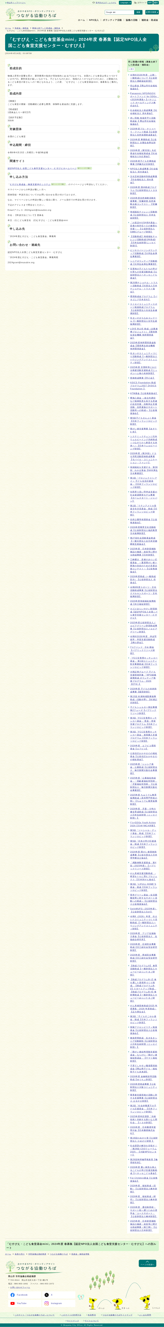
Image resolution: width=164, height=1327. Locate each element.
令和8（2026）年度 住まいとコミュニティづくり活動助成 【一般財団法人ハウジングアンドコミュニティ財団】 (143, 922)
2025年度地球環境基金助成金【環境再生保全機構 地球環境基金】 (143, 346)
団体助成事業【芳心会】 (142, 378)
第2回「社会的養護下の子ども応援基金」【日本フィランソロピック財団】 (143, 1109)
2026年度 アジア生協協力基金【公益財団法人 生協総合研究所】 (143, 936)
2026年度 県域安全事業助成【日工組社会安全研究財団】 (143, 958)
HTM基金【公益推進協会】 (144, 393)
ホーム (8, 28)
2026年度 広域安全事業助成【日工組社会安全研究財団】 (143, 947)
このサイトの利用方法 (71, 1315)
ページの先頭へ (148, 1265)
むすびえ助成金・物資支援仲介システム (37, 184)
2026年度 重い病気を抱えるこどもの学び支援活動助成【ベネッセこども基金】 (143, 1170)
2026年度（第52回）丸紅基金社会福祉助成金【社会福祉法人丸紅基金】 (143, 153)
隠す (132, 69)
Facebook (22, 1295)
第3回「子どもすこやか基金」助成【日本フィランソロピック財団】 (143, 1019)
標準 (150, 3)
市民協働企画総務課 (37, 1254)
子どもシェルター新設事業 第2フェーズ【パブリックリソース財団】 (143, 710)
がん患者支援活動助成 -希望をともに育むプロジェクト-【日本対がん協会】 (143, 876)
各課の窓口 (20, 1254)
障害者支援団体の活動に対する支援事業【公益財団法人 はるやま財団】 (143, 1098)
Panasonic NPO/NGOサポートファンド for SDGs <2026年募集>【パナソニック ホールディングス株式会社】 (144, 99)
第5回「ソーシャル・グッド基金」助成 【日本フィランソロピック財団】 (143, 833)
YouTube (22, 1303)
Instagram (56, 1303)
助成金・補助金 (22, 28)
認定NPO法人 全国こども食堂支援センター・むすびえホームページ (49, 168)
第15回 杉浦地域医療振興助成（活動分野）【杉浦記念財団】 (143, 699)
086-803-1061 (21, 1284)
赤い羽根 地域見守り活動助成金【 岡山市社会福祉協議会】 (143, 121)
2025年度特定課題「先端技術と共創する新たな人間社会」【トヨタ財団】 (143, 1119)
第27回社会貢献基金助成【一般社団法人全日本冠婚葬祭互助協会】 (143, 541)
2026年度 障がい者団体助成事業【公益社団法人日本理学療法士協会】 (143, 855)
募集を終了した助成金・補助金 (46, 28)
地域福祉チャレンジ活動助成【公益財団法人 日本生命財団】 (143, 215)
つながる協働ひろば (59, 1254)
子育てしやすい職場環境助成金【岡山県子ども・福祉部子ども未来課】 (143, 1069)
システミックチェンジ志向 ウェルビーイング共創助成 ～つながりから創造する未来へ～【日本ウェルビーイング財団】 (143, 442)
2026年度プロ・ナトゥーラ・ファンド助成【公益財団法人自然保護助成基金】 (143, 132)
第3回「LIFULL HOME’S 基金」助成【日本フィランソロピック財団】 (143, 887)
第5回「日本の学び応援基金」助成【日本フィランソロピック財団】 (143, 844)
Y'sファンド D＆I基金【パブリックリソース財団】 (142, 650)
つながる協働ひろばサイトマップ (117, 1315)
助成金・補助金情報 (80, 1254)
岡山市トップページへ (16, 3)
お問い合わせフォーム (20, 1287)
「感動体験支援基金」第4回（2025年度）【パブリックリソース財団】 (143, 866)
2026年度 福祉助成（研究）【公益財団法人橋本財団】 (143, 1199)
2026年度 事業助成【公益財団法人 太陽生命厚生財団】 (143, 142)
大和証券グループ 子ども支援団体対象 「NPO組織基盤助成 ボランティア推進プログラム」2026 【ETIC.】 (143, 678)
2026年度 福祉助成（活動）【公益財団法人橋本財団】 (143, 1189)
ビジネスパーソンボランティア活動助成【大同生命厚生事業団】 (143, 253)
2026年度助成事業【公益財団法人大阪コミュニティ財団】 (143, 1087)
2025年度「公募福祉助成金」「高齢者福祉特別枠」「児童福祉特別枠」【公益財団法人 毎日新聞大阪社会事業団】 (143, 784)
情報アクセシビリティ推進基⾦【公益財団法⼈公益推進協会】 (143, 1030)
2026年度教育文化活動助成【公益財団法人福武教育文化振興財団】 (143, 530)
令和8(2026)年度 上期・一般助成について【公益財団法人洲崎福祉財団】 (143, 78)
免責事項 (92, 1315)
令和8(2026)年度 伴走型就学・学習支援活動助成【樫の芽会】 (143, 639)
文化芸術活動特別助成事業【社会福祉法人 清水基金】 (143, 179)
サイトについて (92, 1321)
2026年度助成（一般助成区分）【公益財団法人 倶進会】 (143, 579)
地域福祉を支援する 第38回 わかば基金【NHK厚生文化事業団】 (144, 470)
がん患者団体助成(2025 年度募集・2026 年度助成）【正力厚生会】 (143, 1009)
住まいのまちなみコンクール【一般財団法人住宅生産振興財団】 (143, 321)
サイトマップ (73, 1321)
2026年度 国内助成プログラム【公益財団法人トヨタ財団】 (143, 190)
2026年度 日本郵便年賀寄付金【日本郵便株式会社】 (143, 1130)
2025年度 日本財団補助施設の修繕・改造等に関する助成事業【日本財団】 (143, 552)
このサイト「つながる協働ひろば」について (35, 1315)
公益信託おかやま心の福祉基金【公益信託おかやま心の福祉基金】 (143, 756)
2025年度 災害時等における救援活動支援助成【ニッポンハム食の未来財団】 (143, 370)
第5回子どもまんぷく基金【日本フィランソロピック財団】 (143, 421)
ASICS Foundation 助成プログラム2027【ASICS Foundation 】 (143, 386)
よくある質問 (145, 1315)
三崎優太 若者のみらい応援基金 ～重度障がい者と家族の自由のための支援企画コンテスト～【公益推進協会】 (143, 565)
